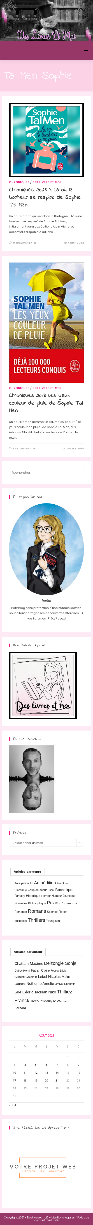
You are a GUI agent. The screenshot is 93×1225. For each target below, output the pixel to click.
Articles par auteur (28, 952)
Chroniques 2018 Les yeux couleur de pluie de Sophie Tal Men (46, 403)
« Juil (12, 1105)
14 (57, 1073)
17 (14, 1080)
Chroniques (19, 182)
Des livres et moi (47, 182)
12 (35, 1073)
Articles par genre (27, 871)
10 (14, 1073)
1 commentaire (24, 448)
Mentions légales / (64, 1217)
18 (25, 1080)
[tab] (27, 871)
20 (46, 1080)
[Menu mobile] (86, 50)
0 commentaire (25, 243)
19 (35, 1080)
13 (46, 1073)
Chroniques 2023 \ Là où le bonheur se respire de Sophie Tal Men (45, 197)
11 (25, 1073)
